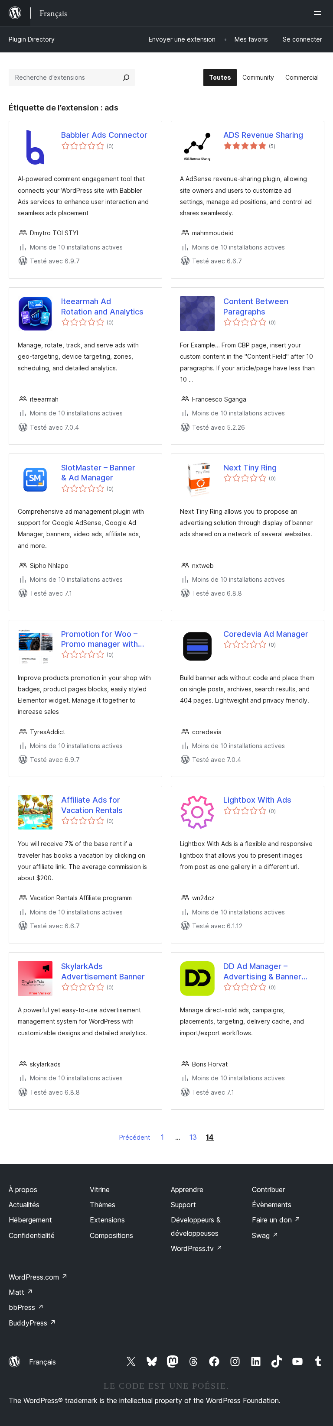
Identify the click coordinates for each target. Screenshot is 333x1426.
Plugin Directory (32, 39)
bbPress (26, 1307)
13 (193, 1137)
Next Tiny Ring (250, 467)
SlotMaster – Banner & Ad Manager (98, 472)
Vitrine (100, 1189)
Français (42, 1362)
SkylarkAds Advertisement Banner (103, 971)
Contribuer (268, 1189)
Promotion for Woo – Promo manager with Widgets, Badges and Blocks (100, 639)
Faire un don (276, 1219)
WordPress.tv (196, 1248)
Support (183, 1204)
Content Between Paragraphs (255, 306)
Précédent (134, 1137)
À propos (23, 1189)
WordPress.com (38, 1277)
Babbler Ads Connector (104, 134)
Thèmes (102, 1204)
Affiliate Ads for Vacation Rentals (92, 804)
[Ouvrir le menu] (319, 13)
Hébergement (30, 1219)
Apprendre (187, 1189)
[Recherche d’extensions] (126, 77)
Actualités (24, 1204)
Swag (265, 1235)
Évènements (271, 1204)
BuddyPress (32, 1323)
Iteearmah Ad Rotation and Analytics (102, 306)
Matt (21, 1292)
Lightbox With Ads (257, 799)
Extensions (107, 1219)
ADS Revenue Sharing (263, 134)
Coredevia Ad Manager (265, 633)
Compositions (111, 1235)
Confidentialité (32, 1235)
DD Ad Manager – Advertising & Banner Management (262, 972)
